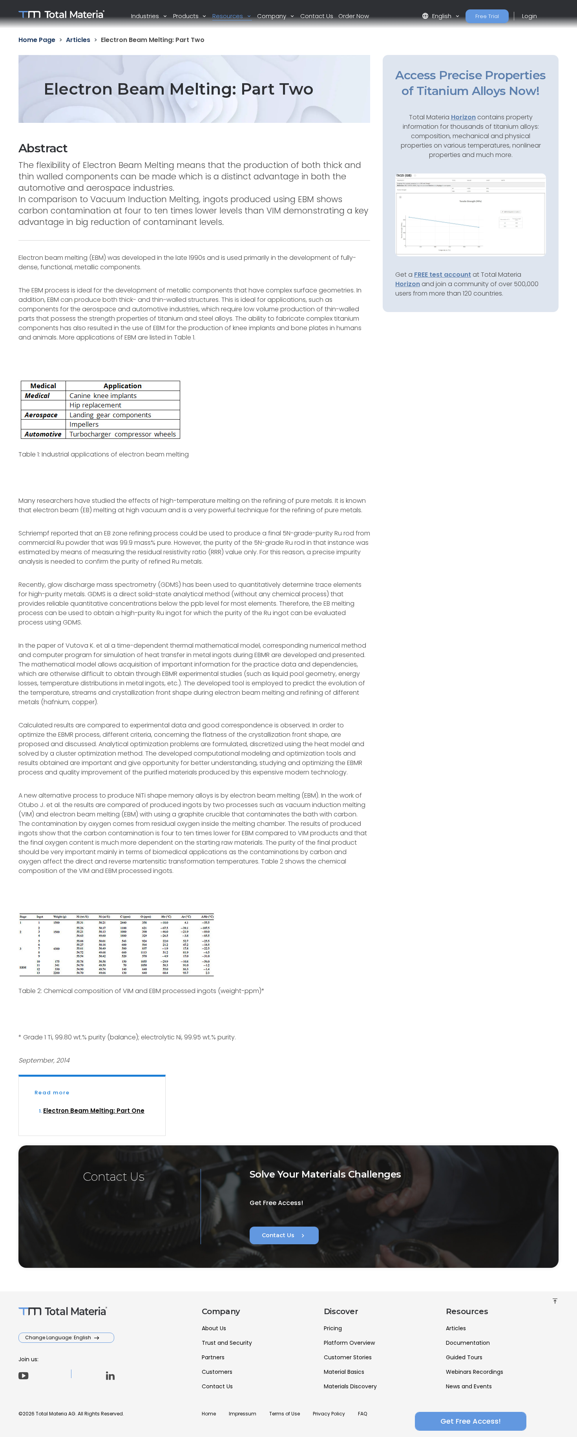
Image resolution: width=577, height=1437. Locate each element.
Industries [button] (146, 16)
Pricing (333, 1328)
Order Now (353, 16)
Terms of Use (284, 1413)
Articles (456, 1328)
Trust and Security (227, 1343)
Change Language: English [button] (58, 1337)
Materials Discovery (350, 1386)
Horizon (407, 283)
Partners (213, 1357)
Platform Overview (349, 1343)
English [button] (437, 16)
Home (209, 1413)
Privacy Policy (329, 1413)
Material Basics (344, 1372)
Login (529, 16)
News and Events (469, 1386)
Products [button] (186, 16)
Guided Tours (464, 1357)
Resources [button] (228, 16)
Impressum (242, 1413)
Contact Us (316, 16)
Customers (217, 1372)
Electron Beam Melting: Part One (93, 1111)
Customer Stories (348, 1357)
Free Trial (487, 16)
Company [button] (272, 16)
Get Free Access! (470, 1421)
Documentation (468, 1343)
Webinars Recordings (474, 1372)
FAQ (362, 1413)
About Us (214, 1328)
